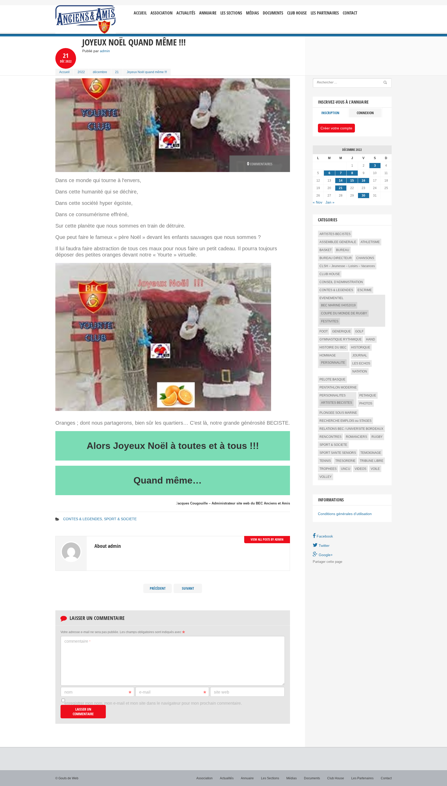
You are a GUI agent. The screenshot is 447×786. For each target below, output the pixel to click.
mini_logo (376, 9)
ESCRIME (364, 290)
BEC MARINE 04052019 (338, 305)
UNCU (345, 469)
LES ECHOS (361, 363)
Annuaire (208, 13)
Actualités (185, 13)
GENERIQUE (341, 331)
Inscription (330, 112)
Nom (68, 692)
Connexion (365, 112)
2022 (81, 72)
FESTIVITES (329, 321)
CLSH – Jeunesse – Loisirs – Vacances (347, 266)
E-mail (145, 692)
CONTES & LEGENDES (82, 519)
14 (340, 180)
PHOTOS (365, 403)
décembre (100, 72)
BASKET (325, 250)
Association (162, 13)
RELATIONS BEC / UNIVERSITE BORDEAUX (351, 429)
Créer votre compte (336, 128)
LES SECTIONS (231, 13)
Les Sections (270, 778)
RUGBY (377, 437)
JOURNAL (359, 355)
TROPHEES (328, 469)
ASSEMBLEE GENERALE (337, 242)
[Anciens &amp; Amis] (85, 19)
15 (352, 180)
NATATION (359, 371)
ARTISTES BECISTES (335, 234)
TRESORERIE (345, 461)
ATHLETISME (370, 242)
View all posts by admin (267, 539)
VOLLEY (325, 477)
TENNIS (325, 461)
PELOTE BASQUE (332, 379)
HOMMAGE (327, 355)
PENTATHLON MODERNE (338, 387)
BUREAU (342, 250)
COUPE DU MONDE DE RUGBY (344, 313)
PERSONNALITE (333, 362)
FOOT (323, 331)
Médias (252, 13)
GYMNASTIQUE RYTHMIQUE (340, 339)
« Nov (317, 202)
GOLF (359, 331)
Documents (273, 13)
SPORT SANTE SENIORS (337, 453)
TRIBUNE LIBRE (371, 461)
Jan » (329, 202)
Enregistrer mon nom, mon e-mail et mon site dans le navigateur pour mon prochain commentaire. (153, 703)
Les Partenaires (325, 13)
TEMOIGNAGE (370, 453)
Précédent (158, 588)
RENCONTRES (330, 437)
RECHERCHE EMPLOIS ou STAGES (345, 421)
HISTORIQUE (360, 347)
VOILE (375, 469)
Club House (297, 13)
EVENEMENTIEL (331, 298)
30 (363, 195)
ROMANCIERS (356, 437)
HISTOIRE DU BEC (333, 347)
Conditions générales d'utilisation (345, 514)
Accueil (140, 13)
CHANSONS (365, 258)
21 (117, 72)
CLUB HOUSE (329, 274)
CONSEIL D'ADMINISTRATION (341, 282)
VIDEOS (360, 469)
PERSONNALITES (332, 395)
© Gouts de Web (66, 778)
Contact (350, 13)
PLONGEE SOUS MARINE (338, 413)
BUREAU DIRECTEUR (335, 258)
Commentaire (77, 641)
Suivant (188, 588)
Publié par (96, 51)
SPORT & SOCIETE (120, 519)
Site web (221, 692)
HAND (370, 339)
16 (363, 180)
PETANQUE (367, 395)
